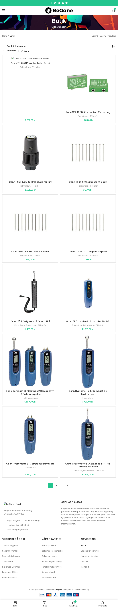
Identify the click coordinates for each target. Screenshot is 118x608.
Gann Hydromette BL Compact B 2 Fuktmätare (88, 392)
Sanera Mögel (48, 572)
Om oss (84, 561)
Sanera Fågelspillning (52, 561)
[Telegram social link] (67, 3)
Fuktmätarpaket (30, 398)
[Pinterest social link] (59, 3)
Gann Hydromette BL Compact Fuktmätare (30, 463)
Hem (4, 35)
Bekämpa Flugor (49, 556)
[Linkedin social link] (63, 3)
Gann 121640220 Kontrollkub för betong (87, 112)
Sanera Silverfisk (10, 550)
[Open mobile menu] (3, 10)
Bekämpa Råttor (10, 572)
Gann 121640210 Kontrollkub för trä (30, 63)
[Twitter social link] (55, 3)
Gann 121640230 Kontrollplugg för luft (30, 181)
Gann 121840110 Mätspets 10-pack (88, 181)
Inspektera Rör (49, 577)
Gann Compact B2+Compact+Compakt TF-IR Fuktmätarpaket (30, 392)
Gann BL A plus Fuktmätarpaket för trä (88, 321)
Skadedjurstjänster (90, 550)
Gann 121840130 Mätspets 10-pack (88, 251)
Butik (84, 545)
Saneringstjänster (89, 556)
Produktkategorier (16, 46)
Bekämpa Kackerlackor (52, 550)
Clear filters (10, 51)
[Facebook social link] (51, 3)
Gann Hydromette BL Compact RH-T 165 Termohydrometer (87, 465)
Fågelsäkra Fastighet (51, 566)
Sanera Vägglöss (10, 545)
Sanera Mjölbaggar (11, 556)
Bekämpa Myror (49, 545)
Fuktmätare (19, 325)
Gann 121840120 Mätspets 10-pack (30, 251)
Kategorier (58, 27)
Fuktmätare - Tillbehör (30, 67)
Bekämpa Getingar (11, 566)
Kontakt (85, 566)
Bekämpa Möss (9, 577)
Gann (26, 51)
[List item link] (29, 525)
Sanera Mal (7, 561)
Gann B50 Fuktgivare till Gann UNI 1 (30, 321)
